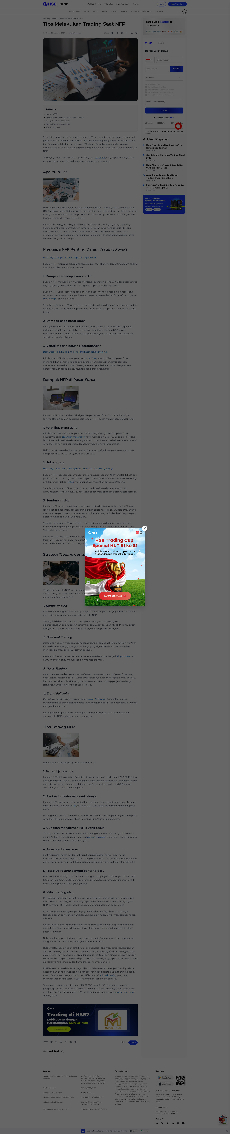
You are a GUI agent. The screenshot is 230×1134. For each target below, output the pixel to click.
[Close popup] (144, 528)
